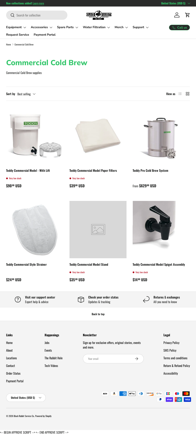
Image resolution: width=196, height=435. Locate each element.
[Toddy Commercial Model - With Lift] (34, 135)
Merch (119, 27)
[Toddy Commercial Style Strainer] (34, 229)
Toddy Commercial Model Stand (88, 264)
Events (48, 350)
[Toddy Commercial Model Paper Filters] (98, 135)
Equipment (14, 27)
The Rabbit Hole (54, 358)
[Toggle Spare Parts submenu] (76, 27)
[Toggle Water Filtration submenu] (108, 27)
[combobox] (36, 15)
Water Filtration (94, 27)
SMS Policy (169, 350)
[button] (187, 15)
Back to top (98, 314)
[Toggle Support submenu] (147, 27)
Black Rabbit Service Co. (24, 416)
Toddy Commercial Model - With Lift (28, 170)
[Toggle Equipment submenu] (24, 27)
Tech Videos (51, 365)
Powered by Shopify (43, 416)
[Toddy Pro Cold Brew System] (161, 135)
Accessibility (170, 373)
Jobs (47, 342)
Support (138, 27)
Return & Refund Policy (176, 365)
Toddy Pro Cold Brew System (150, 170)
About (9, 350)
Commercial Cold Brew (24, 44)
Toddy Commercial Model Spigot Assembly (159, 264)
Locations (11, 358)
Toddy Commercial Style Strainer (26, 264)
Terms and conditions (175, 358)
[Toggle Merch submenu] (126, 27)
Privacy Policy (171, 342)
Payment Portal (45, 35)
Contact (10, 365)
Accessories (39, 27)
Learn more (38, 3)
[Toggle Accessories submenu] (51, 27)
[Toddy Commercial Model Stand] (98, 229)
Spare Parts (65, 27)
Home (8, 44)
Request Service (17, 35)
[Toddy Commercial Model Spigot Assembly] (161, 229)
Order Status (13, 373)
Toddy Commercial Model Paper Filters (93, 170)
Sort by (10, 93)
